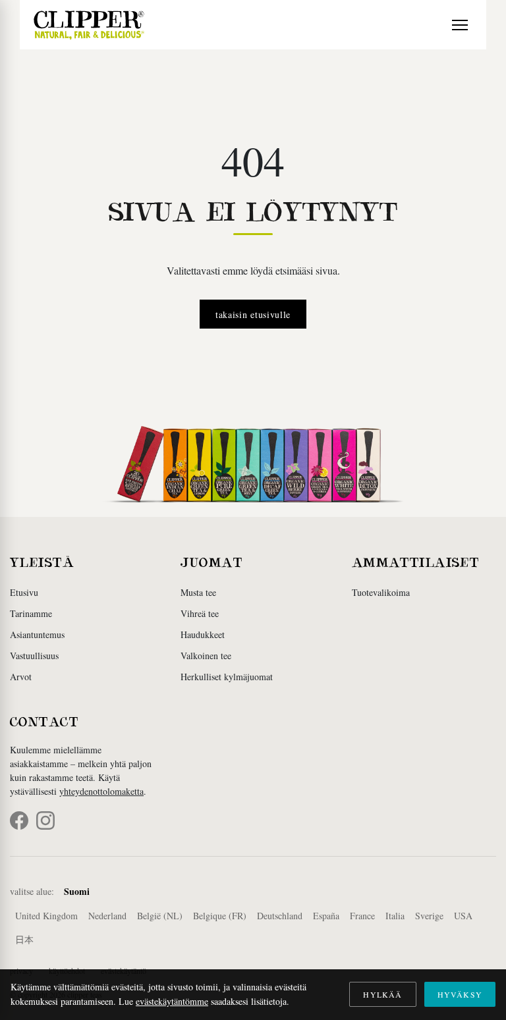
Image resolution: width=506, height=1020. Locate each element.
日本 (24, 939)
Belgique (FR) (219, 915)
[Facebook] (19, 820)
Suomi (77, 891)
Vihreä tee (200, 613)
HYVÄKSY (459, 994)
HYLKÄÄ (382, 994)
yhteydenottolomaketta (101, 791)
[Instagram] (45, 820)
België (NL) (160, 915)
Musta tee (198, 592)
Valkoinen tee (206, 655)
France (362, 915)
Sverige (429, 915)
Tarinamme (31, 613)
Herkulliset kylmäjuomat (227, 676)
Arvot (21, 676)
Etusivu (24, 592)
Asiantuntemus (37, 634)
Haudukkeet (203, 634)
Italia (395, 915)
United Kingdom (46, 915)
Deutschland (279, 915)
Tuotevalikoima (381, 592)
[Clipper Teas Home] (89, 25)
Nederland (107, 915)
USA (463, 915)
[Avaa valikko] (460, 25)
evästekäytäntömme (172, 1001)
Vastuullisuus (34, 655)
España (326, 915)
